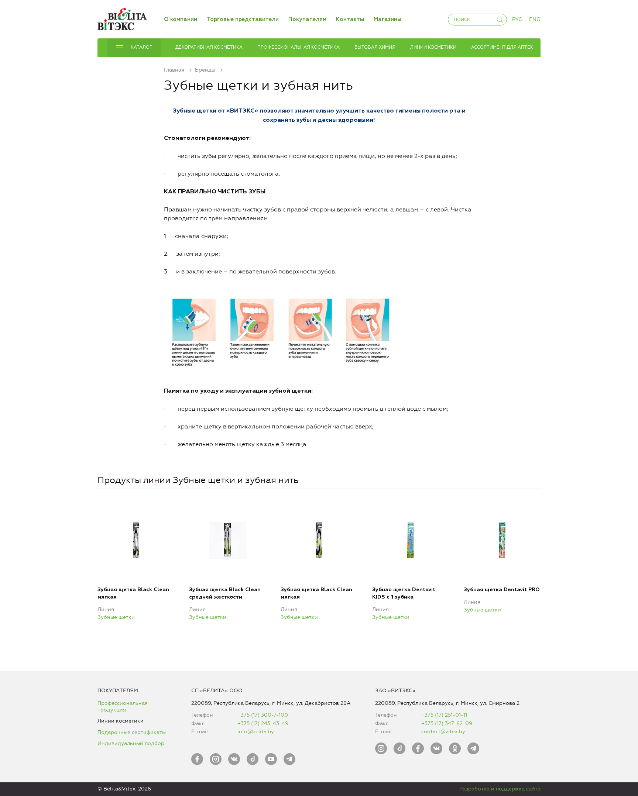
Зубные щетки (116, 617)
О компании (180, 19)
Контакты (350, 19)
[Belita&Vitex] (122, 17)
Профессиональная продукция (122, 706)
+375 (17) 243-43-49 (262, 723)
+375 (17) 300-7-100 (262, 715)
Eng (535, 19)
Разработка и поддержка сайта (500, 789)
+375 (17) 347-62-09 (446, 723)
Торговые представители (243, 19)
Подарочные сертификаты (131, 732)
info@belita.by (255, 731)
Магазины (387, 19)
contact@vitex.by (443, 731)
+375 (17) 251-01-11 (444, 715)
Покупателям (307, 19)
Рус (517, 19)
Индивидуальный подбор (130, 743)
